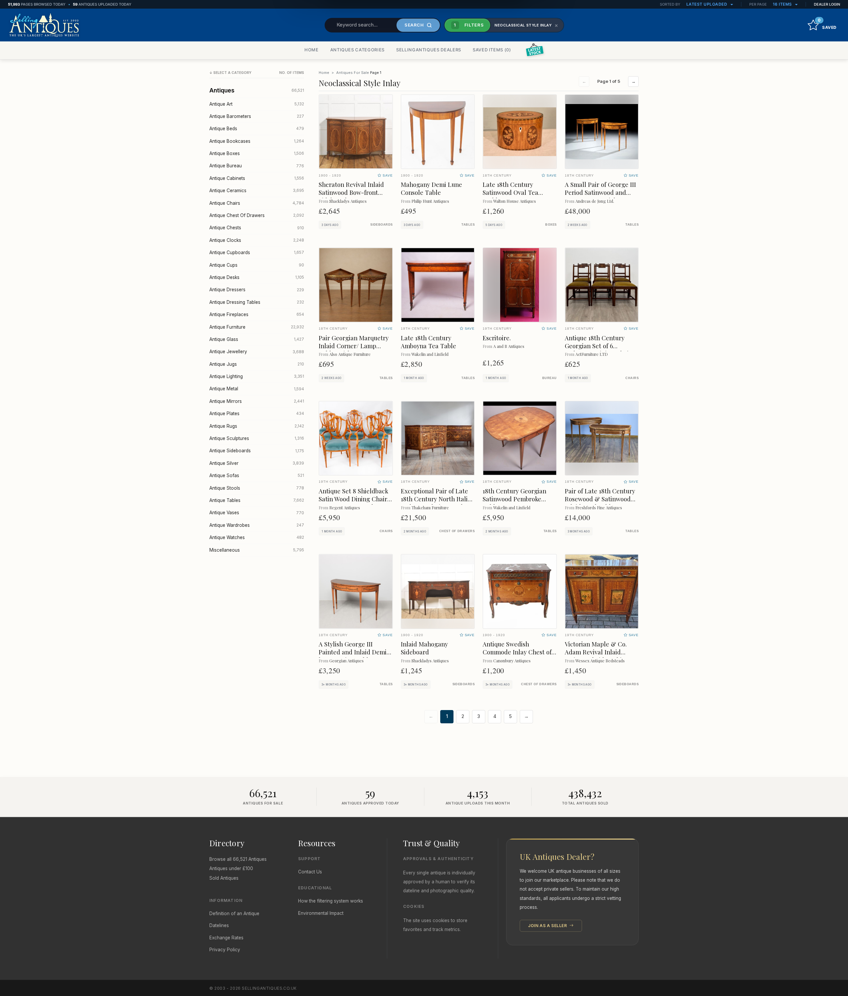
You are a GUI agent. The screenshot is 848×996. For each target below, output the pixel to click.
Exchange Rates (226, 937)
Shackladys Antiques (348, 201)
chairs (632, 378)
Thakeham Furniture (430, 507)
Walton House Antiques (514, 201)
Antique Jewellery (256, 351)
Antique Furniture (256, 327)
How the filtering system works (330, 901)
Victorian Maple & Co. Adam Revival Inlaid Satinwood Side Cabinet (598, 652)
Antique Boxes (256, 153)
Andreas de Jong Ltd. (594, 201)
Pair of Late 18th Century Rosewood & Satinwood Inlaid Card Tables (600, 499)
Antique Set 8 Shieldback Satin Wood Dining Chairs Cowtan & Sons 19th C (354, 499)
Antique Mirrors (256, 401)
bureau (549, 378)
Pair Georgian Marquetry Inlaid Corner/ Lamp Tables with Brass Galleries (354, 350)
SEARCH (414, 25)
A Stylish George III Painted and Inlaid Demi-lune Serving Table (354, 652)
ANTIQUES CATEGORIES (357, 49)
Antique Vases (256, 512)
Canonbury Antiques (512, 660)
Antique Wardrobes (256, 525)
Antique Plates (256, 413)
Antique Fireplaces (256, 314)
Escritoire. (497, 338)
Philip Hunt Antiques (430, 201)
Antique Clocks (256, 240)
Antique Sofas (256, 475)
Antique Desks (256, 277)
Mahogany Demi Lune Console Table (431, 188)
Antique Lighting (256, 376)
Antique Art (256, 104)
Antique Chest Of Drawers (256, 215)
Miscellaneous (256, 550)
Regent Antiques (344, 507)
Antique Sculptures (256, 438)
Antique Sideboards (256, 450)
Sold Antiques (223, 878)
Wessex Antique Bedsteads (600, 660)
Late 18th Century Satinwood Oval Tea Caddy (510, 192)
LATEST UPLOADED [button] (707, 4)
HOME (311, 49)
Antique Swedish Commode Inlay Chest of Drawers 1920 (517, 652)
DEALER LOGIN (827, 4)
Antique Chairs (256, 203)
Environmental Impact (321, 913)
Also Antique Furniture (350, 354)
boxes (550, 224)
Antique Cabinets (256, 178)
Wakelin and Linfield (430, 354)
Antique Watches (256, 537)
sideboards (381, 224)
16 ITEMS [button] (783, 4)
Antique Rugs (256, 426)
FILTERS (469, 25)
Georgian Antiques (346, 660)
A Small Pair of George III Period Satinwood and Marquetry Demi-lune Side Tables (600, 196)
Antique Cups (256, 265)
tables (468, 224)
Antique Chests (256, 227)
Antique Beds (256, 128)
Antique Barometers (256, 116)
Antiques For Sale (352, 72)
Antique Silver (256, 463)
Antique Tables (256, 500)
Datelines (219, 925)
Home (324, 72)
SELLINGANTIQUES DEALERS (428, 49)
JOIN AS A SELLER (548, 925)
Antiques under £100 (231, 868)
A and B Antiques (508, 346)
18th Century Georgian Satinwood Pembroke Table (514, 499)
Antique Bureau (256, 165)
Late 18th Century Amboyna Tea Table (428, 342)
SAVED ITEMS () (492, 49)
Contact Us (310, 871)
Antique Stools (256, 488)
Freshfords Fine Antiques (598, 507)
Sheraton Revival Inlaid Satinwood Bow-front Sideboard (351, 192)
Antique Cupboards (256, 252)
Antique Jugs (256, 364)
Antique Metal (256, 388)
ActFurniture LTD (591, 354)
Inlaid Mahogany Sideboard (424, 648)
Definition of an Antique (234, 913)
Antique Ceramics (256, 190)
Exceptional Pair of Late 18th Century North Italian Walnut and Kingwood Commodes (438, 503)
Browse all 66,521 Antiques (238, 859)
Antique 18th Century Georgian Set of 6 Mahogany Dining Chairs (599, 346)
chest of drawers (457, 531)
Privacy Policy (224, 949)
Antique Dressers (256, 289)
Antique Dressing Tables (256, 302)
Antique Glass (256, 339)
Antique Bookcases (256, 141)
